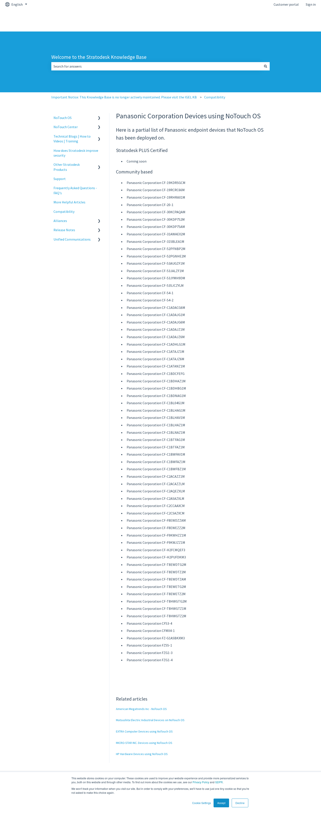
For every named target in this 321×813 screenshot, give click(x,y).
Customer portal (286, 4)
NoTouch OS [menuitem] (63, 117)
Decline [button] (240, 803)
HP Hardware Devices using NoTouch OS (142, 754)
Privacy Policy (201, 782)
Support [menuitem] (60, 179)
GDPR (219, 782)
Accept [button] (221, 803)
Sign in (311, 4)
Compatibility (214, 97)
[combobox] (156, 66)
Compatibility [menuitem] (64, 211)
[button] (99, 118)
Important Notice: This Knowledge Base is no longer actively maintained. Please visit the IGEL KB (124, 97)
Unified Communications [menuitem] (72, 239)
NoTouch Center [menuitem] (66, 127)
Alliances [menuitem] (60, 221)
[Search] (265, 66)
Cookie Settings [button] (201, 803)
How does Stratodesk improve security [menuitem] (76, 152)
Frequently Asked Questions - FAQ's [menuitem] (75, 190)
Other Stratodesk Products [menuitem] (67, 166)
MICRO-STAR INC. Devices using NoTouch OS (144, 743)
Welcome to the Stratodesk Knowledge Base (99, 57)
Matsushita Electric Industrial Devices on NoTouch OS (150, 720)
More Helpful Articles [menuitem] (69, 202)
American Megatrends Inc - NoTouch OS (141, 709)
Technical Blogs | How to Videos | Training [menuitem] (72, 138)
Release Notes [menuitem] (64, 230)
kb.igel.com (302, 20)
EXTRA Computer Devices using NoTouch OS (144, 731)
